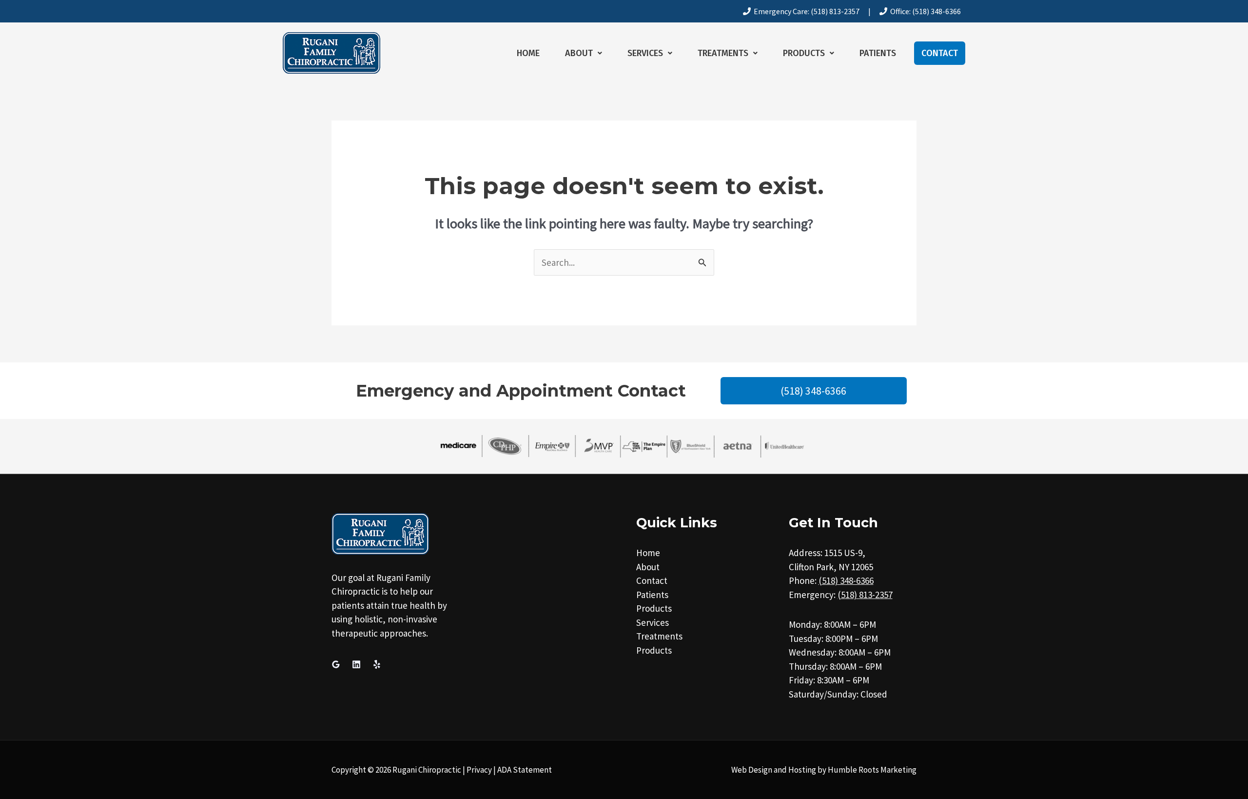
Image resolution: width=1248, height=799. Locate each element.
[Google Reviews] (336, 664)
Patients (877, 53)
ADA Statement (524, 769)
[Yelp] (376, 664)
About (579, 53)
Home (528, 53)
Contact (939, 53)
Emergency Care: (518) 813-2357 (805, 11)
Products (804, 53)
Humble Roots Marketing (872, 769)
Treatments (723, 53)
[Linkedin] (356, 664)
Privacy (479, 769)
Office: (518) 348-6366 (924, 11)
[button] (583, 53)
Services (645, 53)
